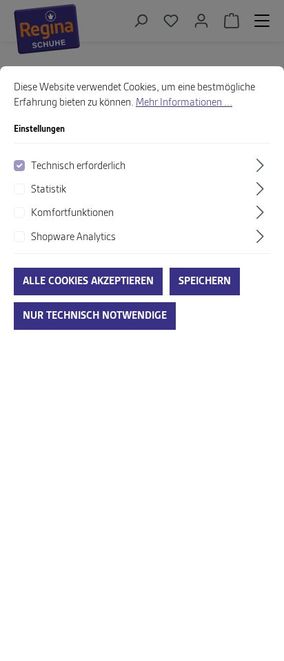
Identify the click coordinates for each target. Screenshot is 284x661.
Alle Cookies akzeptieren (88, 281)
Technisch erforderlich (78, 166)
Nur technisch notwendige (95, 316)
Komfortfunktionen (72, 213)
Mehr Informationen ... (184, 102)
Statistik (48, 189)
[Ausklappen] (262, 165)
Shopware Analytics (73, 237)
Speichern (205, 281)
